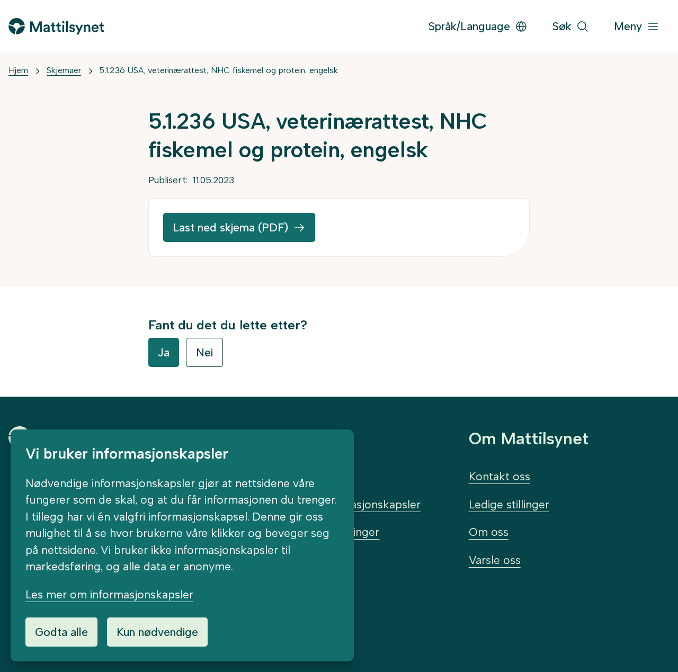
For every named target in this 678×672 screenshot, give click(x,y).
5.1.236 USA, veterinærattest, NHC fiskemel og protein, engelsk (219, 70)
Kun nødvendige (157, 632)
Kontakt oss (499, 476)
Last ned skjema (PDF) (230, 227)
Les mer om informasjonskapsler (109, 594)
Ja (164, 352)
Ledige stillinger (509, 504)
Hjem (18, 70)
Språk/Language (469, 26)
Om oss (488, 532)
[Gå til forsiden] (56, 26)
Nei (204, 352)
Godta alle (61, 632)
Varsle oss (495, 560)
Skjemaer (64, 70)
